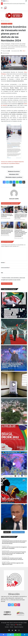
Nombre (3, 262)
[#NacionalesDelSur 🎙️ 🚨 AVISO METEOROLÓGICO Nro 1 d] (14, 464)
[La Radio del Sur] (5, 8)
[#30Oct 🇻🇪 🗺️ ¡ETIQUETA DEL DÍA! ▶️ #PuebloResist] (14, 411)
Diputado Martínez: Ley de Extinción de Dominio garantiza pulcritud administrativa (7, 232)
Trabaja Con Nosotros (18, 626)
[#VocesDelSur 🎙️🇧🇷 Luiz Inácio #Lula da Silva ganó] (14, 358)
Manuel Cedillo (5, 50)
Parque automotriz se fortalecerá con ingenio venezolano (7, 215)
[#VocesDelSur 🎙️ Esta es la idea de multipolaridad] (14, 517)
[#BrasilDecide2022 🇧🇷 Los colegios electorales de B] (14, 384)
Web (2, 272)
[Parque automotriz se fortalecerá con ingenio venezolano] (7, 209)
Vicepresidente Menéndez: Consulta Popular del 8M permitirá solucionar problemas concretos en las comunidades (21, 233)
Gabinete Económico (14, 171)
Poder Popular (4, 23)
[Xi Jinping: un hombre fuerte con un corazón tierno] (14, 331)
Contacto (7, 626)
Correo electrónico (5, 267)
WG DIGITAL (19, 624)
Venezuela (7, 20)
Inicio (3, 20)
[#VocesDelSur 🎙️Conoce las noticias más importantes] (14, 305)
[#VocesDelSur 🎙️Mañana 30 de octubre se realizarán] (14, 490)
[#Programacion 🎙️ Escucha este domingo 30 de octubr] (14, 437)
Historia (11, 626)
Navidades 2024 (14, 174)
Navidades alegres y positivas (14, 177)
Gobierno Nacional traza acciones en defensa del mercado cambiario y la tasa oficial (21, 216)
